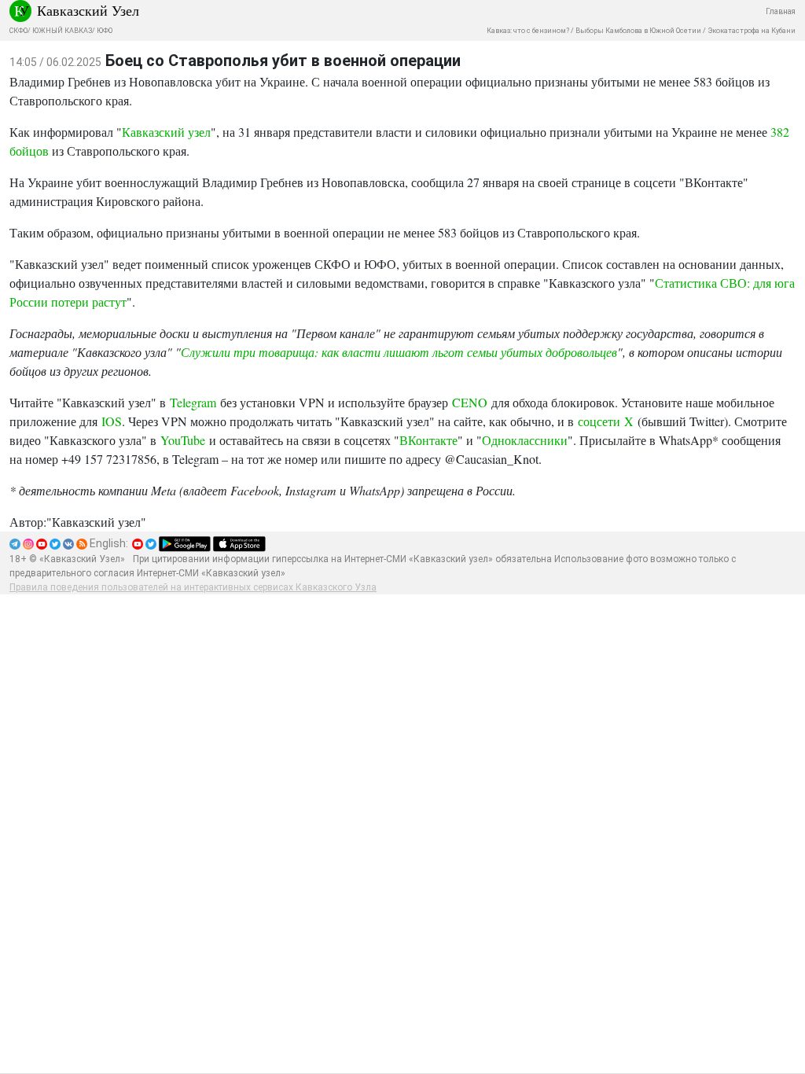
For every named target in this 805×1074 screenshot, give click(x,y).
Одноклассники (525, 440)
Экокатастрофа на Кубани (752, 31)
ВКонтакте (428, 440)
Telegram (193, 402)
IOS (111, 421)
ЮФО (104, 31)
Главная (781, 11)
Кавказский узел (166, 131)
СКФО (18, 31)
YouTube (182, 440)
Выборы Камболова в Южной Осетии (638, 31)
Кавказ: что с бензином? (528, 31)
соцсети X (606, 421)
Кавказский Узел (88, 10)
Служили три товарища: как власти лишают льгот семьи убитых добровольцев (399, 352)
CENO (469, 402)
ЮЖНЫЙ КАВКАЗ (62, 31)
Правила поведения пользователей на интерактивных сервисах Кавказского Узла (193, 587)
